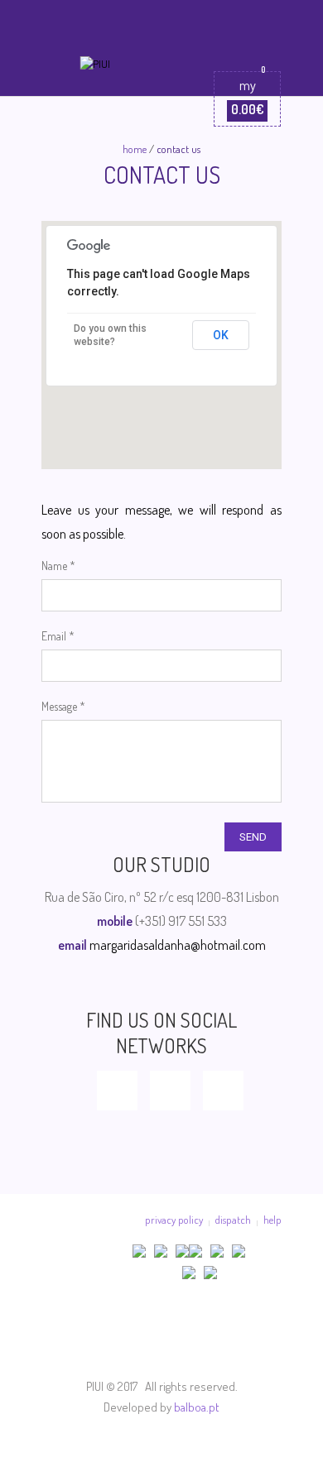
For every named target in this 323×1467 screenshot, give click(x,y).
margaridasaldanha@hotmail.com (177, 945)
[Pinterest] (261, 1336)
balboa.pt (196, 1407)
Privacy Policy (174, 1220)
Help (272, 1220)
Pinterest (223, 1090)
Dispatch (233, 1220)
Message (63, 706)
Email (58, 636)
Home (135, 149)
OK (221, 335)
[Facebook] (160, 1336)
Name (58, 566)
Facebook (117, 1090)
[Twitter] (210, 1336)
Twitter (170, 1090)
